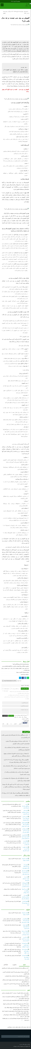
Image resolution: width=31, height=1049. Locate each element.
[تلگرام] (25, 678)
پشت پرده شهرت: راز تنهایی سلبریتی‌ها (13, 876)
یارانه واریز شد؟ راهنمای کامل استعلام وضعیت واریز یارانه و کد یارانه (15, 1000)
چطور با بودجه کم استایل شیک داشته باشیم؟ (13, 924)
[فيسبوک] (23, 678)
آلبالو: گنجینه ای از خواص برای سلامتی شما (13, 955)
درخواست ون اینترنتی (25, 674)
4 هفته (22, 994)
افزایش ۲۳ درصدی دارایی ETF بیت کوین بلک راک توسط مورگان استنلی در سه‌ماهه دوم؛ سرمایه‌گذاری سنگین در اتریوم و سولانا (16, 787)
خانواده (28, 909)
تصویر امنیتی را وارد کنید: (11, 723)
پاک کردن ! (5, 715)
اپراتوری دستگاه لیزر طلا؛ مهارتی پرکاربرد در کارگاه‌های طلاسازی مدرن (15, 666)
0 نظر (4, 13)
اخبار (28, 990)
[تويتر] (20, 678)
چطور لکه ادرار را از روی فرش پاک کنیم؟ (13, 901)
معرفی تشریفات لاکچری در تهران (22, 672)
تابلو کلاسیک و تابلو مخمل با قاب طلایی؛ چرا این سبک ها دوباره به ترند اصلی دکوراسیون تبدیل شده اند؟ (12, 920)
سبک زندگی (26, 855)
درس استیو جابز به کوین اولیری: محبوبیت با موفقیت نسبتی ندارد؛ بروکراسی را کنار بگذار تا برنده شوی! (12, 945)
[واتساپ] (28, 678)
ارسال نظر (11, 715)
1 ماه (17, 998)
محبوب (14, 964)
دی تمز (20, 1044)
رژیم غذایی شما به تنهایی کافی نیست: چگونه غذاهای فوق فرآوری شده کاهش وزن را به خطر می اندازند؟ (11, 951)
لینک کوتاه (19, 680)
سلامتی (28, 801)
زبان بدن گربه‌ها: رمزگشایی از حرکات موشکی (12, 889)
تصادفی (6, 964)
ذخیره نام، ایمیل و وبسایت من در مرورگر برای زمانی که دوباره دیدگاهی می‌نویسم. (21, 717)
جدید (24, 964)
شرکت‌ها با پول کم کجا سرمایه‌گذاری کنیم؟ (21, 664)
